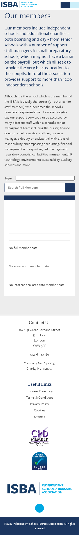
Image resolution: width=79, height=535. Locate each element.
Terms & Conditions (39, 397)
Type (8, 178)
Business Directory (40, 391)
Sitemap (39, 416)
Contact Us (39, 322)
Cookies (39, 410)
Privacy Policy (39, 403)
